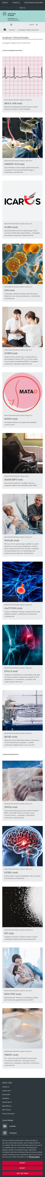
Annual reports (7, 1102)
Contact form (6, 1090)
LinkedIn (12, 1126)
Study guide (6, 1094)
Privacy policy (34, 1157)
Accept (22, 1163)
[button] (11, 24)
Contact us (16, 2)
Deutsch (5, 2)
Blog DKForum (6, 1106)
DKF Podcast (6, 1110)
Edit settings (22, 1173)
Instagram (13, 1133)
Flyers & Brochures (8, 1113)
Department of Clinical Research (13, 19)
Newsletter (5, 1098)
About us (22, 8)
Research (12, 30)
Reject (22, 1168)
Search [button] (31, 24)
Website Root (5, 29)
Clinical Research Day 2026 (33, 2)
